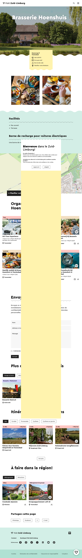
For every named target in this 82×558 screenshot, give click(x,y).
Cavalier (14, 421)
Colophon (65, 553)
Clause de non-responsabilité (49, 553)
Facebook (28, 520)
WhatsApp (15, 520)
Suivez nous (14, 542)
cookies (51, 162)
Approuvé (36, 167)
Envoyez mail (38, 60)
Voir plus (41, 458)
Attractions (21, 477)
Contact (13, 538)
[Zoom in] (80, 155)
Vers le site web (38, 63)
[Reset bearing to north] (80, 160)
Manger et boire (9, 375)
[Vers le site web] (78, 243)
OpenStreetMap (72, 192)
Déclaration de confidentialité (28, 553)
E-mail (45, 520)
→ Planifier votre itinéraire (19, 193)
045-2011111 (37, 57)
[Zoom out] (80, 158)
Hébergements (8, 477)
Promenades (24, 421)
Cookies (13, 553)
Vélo (5, 421)
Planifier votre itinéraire (41, 65)
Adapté (46, 167)
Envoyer (14, 356)
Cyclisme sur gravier (49, 421)
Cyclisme (35, 421)
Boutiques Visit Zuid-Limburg (29, 538)
